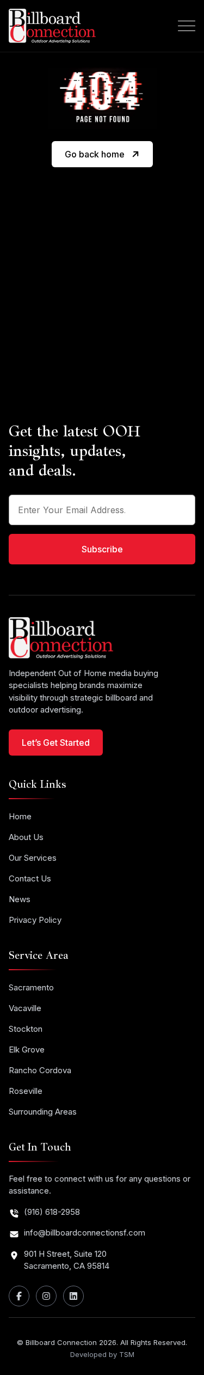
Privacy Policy (35, 920)
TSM (126, 1354)
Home (20, 816)
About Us (26, 837)
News (19, 899)
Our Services (33, 858)
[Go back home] (102, 165)
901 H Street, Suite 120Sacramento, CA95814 (66, 1260)
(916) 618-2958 (52, 1212)
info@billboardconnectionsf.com (84, 1232)
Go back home (95, 154)
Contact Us (30, 878)
